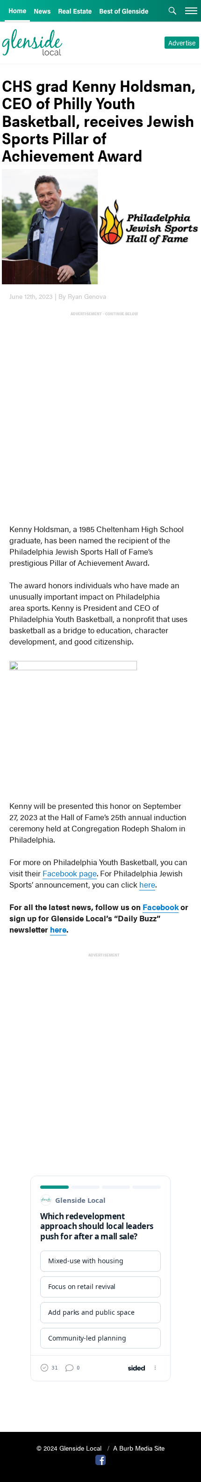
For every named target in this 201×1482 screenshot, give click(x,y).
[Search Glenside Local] (172, 11)
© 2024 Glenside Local (69, 1447)
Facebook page (70, 873)
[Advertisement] (100, 418)
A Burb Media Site (139, 1447)
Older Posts (100, 1401)
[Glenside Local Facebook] (100, 1459)
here (147, 884)
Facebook (161, 906)
